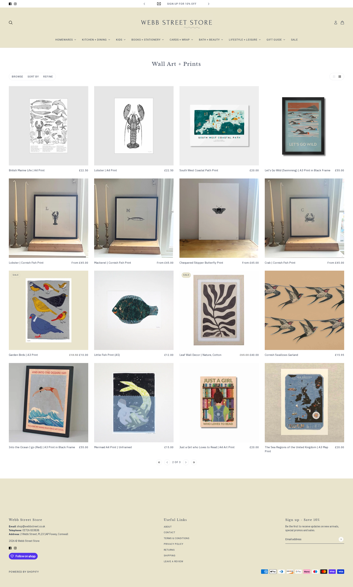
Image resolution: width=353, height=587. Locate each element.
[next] (208, 4)
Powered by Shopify (24, 571)
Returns (169, 550)
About (168, 526)
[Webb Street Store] (176, 22)
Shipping (169, 555)
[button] (333, 76)
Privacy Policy (173, 544)
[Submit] (340, 539)
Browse (17, 76)
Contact (169, 532)
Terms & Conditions (176, 538)
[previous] (144, 4)
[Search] (11, 22)
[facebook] (10, 3)
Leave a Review (173, 561)
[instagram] (15, 3)
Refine (48, 76)
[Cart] (342, 22)
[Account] (336, 22)
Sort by (33, 76)
